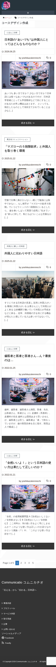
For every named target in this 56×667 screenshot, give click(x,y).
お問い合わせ (9, 629)
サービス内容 (9, 614)
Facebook (9, 638)
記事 (5, 624)
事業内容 (7, 603)
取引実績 (7, 619)
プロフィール (9, 608)
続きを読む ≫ (28, 123)
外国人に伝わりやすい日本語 (24, 253)
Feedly (8, 643)
